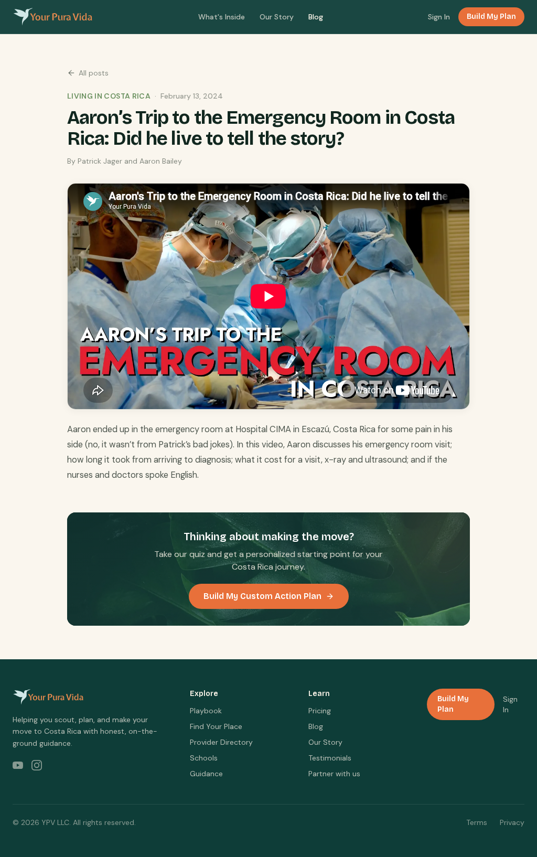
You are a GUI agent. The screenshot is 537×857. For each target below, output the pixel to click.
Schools (204, 758)
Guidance (206, 773)
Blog (315, 17)
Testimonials (329, 758)
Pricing (319, 710)
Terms (476, 822)
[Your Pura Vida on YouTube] (18, 765)
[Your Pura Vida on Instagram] (36, 765)
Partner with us (334, 773)
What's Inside (221, 17)
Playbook (206, 710)
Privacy (512, 822)
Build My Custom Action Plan (262, 596)
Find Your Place (216, 726)
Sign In (439, 17)
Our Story (277, 17)
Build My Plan (491, 16)
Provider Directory (221, 742)
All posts (94, 73)
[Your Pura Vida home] (53, 16)
